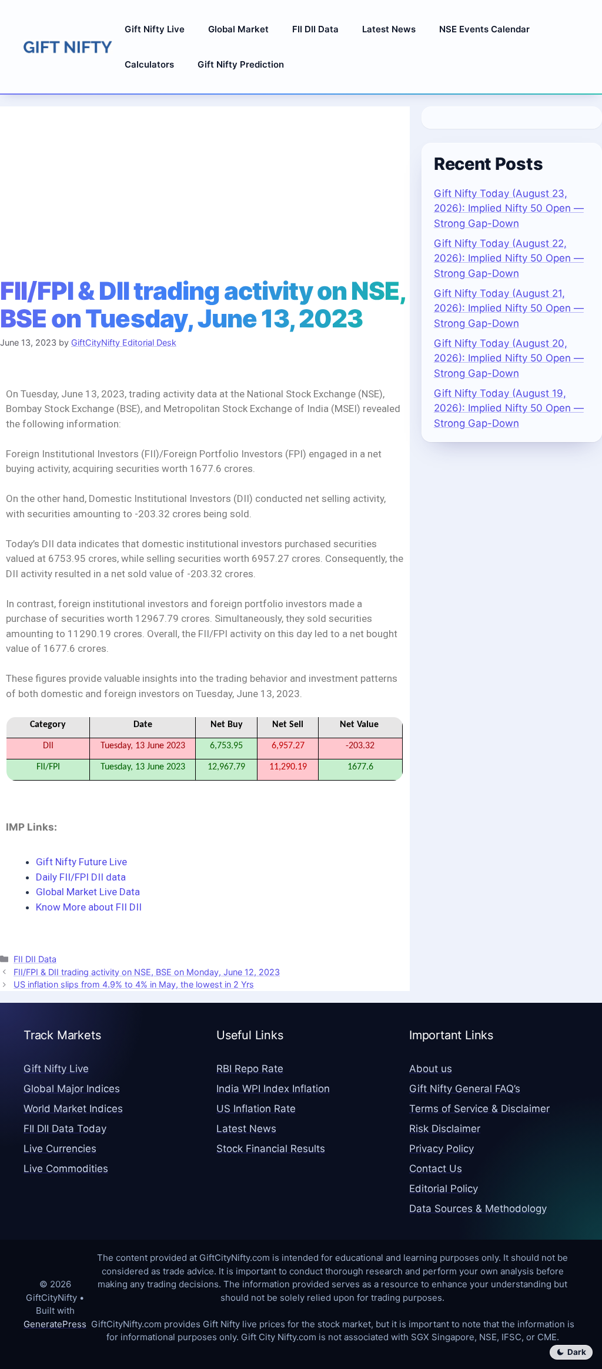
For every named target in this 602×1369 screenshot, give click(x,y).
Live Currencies (60, 1148)
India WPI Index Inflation (273, 1088)
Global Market (238, 29)
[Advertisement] (205, 188)
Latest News (389, 29)
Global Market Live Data (88, 892)
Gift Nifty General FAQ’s (464, 1088)
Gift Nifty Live (155, 29)
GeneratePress (55, 1324)
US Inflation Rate (256, 1108)
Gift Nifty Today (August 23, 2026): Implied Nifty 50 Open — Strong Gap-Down (509, 208)
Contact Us (435, 1168)
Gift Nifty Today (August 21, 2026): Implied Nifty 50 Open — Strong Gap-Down (509, 308)
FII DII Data (315, 29)
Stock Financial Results (270, 1148)
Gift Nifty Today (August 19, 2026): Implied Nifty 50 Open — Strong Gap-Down (509, 408)
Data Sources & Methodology (478, 1208)
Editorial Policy (443, 1188)
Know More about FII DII (89, 907)
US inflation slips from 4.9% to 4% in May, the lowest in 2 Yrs (134, 984)
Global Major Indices (72, 1088)
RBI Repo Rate (249, 1069)
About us (430, 1069)
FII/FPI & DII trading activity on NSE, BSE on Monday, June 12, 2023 (147, 972)
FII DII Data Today (65, 1128)
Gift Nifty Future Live (81, 862)
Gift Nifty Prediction (241, 64)
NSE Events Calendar (484, 29)
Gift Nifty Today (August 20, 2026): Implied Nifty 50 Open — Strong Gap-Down (509, 358)
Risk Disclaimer (444, 1128)
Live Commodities (66, 1168)
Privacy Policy (441, 1148)
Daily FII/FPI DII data (82, 877)
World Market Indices (73, 1108)
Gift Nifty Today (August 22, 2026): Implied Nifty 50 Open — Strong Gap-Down (509, 258)
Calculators (149, 64)
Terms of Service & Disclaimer (479, 1108)
